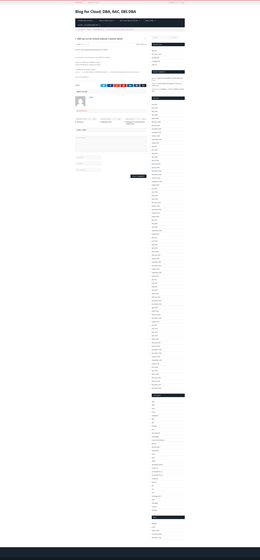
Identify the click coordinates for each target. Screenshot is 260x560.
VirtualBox (155, 503)
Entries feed (155, 530)
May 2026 (155, 111)
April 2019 (155, 336)
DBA (153, 419)
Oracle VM (155, 479)
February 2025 (156, 164)
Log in (153, 527)
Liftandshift (155, 451)
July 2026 (154, 104)
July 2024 (154, 188)
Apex (153, 401)
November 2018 (156, 353)
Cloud (153, 412)
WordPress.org (156, 537)
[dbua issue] (86, 117)
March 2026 (155, 118)
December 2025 (156, 129)
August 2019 (155, 322)
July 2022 (154, 237)
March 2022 (155, 251)
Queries (154, 482)
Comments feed (157, 534)
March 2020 (155, 311)
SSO (153, 493)
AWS (153, 405)
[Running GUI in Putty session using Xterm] (136, 117)
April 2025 (155, 157)
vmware (154, 507)
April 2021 (155, 290)
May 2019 (155, 332)
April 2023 (155, 227)
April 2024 (155, 199)
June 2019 (155, 329)
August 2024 (155, 185)
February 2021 (156, 297)
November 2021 (156, 265)
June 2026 (155, 108)
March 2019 (155, 339)
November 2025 (156, 132)
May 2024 (155, 195)
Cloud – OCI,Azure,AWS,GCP (88, 25)
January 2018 (156, 381)
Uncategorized (156, 496)
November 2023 (156, 209)
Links (153, 454)
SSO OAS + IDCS (93, 2)
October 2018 (156, 357)
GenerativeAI (156, 433)
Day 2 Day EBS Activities (129, 21)
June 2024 (155, 192)
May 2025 (155, 153)
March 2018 (155, 374)
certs (153, 408)
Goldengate (155, 437)
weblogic (154, 510)
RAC (153, 486)
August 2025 (155, 143)
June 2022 (155, 241)
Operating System (85, 21)
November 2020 (156, 304)
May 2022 (155, 244)
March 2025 (155, 160)
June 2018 (155, 367)
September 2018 (157, 360)
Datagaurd (155, 415)
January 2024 (156, 206)
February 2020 (156, 315)
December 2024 (156, 171)
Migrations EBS (106, 122)
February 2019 (156, 343)
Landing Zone (156, 61)
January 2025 (156, 167)
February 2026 (156, 122)
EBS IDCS (154, 51)
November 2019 (156, 318)
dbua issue (80, 122)
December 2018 (156, 350)
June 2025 (155, 150)
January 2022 (156, 258)
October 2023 (156, 213)
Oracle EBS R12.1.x (141, 44)
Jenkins (154, 444)
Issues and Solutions (158, 440)
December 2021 (156, 262)
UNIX (153, 500)
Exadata (154, 426)
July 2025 (154, 146)
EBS (153, 423)
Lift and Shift (155, 447)
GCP (153, 430)
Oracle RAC (149, 21)
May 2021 (155, 287)
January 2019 (156, 346)
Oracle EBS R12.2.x (106, 21)
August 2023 (155, 216)
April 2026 (155, 115)
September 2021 (157, 273)
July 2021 (154, 280)
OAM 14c (154, 65)
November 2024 (156, 174)
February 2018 (156, 378)
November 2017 (156, 388)
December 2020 (156, 301)
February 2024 (156, 202)
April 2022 (155, 248)
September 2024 (157, 181)
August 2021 (155, 276)
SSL (153, 489)
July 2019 (154, 325)
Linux (153, 458)
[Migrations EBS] (111, 117)
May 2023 (155, 223)
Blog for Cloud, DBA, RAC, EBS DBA (105, 11)
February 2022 (156, 255)
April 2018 (155, 371)
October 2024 (156, 178)
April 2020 (155, 308)
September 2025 (157, 139)
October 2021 (156, 269)
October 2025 (156, 136)
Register (154, 523)
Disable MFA (155, 58)
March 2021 (155, 294)
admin (79, 44)
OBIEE (153, 461)
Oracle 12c (155, 468)
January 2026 (156, 125)
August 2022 (155, 234)
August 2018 (155, 364)
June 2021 (155, 283)
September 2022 (157, 230)
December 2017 (156, 385)
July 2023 (154, 220)
